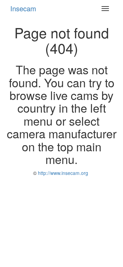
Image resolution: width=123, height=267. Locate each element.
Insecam (23, 8)
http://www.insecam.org (62, 172)
